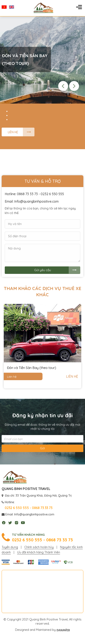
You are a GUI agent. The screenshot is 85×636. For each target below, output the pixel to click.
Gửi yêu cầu (42, 270)
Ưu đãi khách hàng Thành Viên (38, 552)
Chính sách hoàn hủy (39, 547)
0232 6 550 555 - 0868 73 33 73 (42, 540)
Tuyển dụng (10, 547)
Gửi (42, 448)
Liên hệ (13, 132)
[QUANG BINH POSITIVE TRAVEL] (15, 477)
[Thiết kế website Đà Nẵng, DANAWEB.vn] (63, 630)
